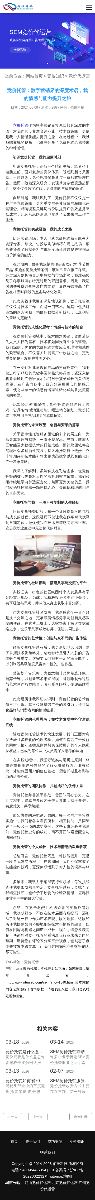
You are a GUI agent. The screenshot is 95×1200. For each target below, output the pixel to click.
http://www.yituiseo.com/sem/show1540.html (40, 982)
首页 (14, 1141)
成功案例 (55, 1141)
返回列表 (81, 1117)
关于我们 (32, 1141)
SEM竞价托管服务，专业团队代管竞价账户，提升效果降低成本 (69, 1081)
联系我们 (47, 1152)
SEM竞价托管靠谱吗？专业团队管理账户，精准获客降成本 (69, 1052)
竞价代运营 (79, 76)
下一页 (38, 1117)
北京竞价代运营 (65, 1182)
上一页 (12, 1117)
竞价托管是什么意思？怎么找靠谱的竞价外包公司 (25, 1052)
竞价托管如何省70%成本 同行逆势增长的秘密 (25, 1081)
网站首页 (34, 76)
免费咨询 (20, 50)
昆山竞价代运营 (38, 1182)
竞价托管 (20, 125)
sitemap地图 (60, 1176)
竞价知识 (55, 76)
